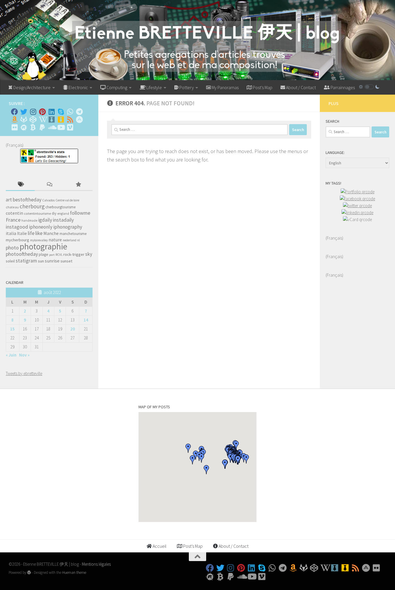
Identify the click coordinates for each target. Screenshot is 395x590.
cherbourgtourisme (60, 207)
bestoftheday (27, 199)
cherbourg (32, 206)
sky (88, 254)
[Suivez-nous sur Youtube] (60, 127)
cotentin (14, 213)
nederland (69, 240)
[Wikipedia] (42, 119)
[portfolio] (357, 191)
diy (54, 213)
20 (72, 329)
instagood (17, 226)
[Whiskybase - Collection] (51, 119)
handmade (29, 220)
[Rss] (70, 119)
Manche (51, 233)
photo (12, 247)
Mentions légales (96, 564)
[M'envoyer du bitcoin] (32, 127)
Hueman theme (74, 572)
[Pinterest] (42, 111)
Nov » (24, 355)
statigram (26, 261)
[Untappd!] (60, 119)
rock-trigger (73, 254)
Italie (22, 233)
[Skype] (60, 111)
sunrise (52, 261)
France (13, 219)
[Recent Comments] (49, 185)
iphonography (67, 227)
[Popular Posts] (78, 185)
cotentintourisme (37, 213)
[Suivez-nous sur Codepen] (32, 119)
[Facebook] (14, 111)
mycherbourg (17, 239)
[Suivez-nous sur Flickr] (14, 127)
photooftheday (22, 254)
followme (80, 213)
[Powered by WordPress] (29, 572)
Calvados (48, 200)
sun (41, 261)
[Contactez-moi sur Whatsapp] (70, 111)
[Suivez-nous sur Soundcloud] (51, 127)
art (9, 199)
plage (43, 254)
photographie (43, 246)
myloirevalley (39, 240)
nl (78, 240)
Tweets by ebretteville (24, 373)
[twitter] (357, 205)
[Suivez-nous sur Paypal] (42, 127)
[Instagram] (32, 111)
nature (55, 239)
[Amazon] (14, 119)
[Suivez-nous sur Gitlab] (23, 119)
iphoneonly (40, 227)
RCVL (59, 255)
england (63, 214)
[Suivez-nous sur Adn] (79, 119)
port (52, 255)
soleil (10, 261)
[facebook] (357, 198)
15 (12, 329)
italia (11, 233)
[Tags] (20, 185)
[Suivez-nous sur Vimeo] (70, 127)
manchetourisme (73, 233)
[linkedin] (357, 212)
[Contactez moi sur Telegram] (79, 111)
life (31, 233)
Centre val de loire (67, 200)
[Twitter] (23, 111)
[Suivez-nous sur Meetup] (23, 127)
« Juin (11, 355)
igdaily (45, 220)
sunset (66, 261)
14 (86, 320)
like (39, 233)
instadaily (63, 220)
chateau (12, 207)
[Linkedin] (51, 111)
